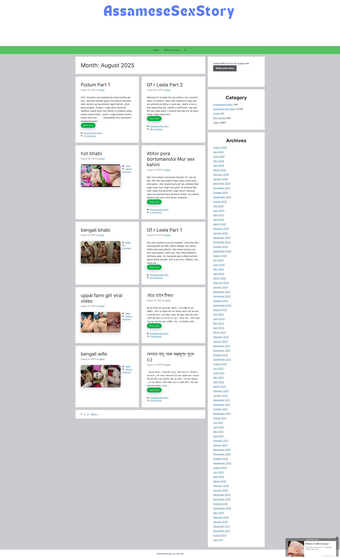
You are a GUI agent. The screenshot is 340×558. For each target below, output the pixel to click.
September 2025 (222, 197)
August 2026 (220, 147)
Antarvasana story (223, 104)
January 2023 (220, 341)
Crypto (216, 113)
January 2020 (220, 490)
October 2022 (220, 355)
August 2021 (220, 418)
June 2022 (218, 373)
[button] (185, 50)
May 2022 (218, 377)
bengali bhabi (95, 230)
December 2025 (221, 183)
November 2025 (221, 188)
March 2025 (219, 224)
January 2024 (220, 287)
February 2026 (221, 174)
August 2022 (220, 364)
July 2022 (218, 368)
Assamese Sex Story (93, 133)
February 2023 (221, 337)
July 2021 (218, 422)
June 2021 (218, 427)
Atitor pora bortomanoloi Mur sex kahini (171, 159)
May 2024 (218, 269)
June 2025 (218, 210)
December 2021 (221, 400)
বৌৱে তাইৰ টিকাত (160, 295)
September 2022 (222, 359)
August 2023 (220, 310)
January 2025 (220, 233)
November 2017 (221, 531)
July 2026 (218, 152)
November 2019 (221, 499)
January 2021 (220, 445)
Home (156, 50)
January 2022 (220, 395)
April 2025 (218, 219)
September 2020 (222, 463)
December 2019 (221, 495)
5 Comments (156, 212)
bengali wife (94, 354)
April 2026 (218, 165)
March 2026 (219, 170)
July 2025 (218, 206)
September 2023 (222, 305)
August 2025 (220, 201)
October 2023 (220, 301)
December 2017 (221, 526)
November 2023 (222, 296)
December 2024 (221, 237)
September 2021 (222, 413)
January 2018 (220, 522)
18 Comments (156, 129)
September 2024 (222, 251)
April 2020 (218, 476)
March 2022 (219, 386)
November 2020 (222, 454)
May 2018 (218, 513)
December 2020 (221, 449)
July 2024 (218, 260)
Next (94, 414)
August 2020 (220, 467)
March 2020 (219, 481)
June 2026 (219, 156)
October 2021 (220, 409)
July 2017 (218, 540)
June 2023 (219, 319)
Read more (88, 125)
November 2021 (221, 404)
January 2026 (220, 179)
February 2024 (221, 283)
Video (127, 166)
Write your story (171, 50)
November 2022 (221, 350)
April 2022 (218, 382)
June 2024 (219, 264)
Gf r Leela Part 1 (164, 230)
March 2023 (219, 332)
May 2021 (218, 431)
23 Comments (156, 278)
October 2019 (220, 504)
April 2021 (218, 436)
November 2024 (222, 242)
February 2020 (221, 486)
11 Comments (90, 136)
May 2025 (218, 215)
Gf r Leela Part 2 (165, 84)
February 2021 (220, 440)
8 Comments (156, 400)
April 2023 (218, 328)
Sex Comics (219, 118)
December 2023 (221, 292)
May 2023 (218, 323)
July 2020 (218, 472)
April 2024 (218, 273)
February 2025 (221, 228)
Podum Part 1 (95, 84)
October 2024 (220, 246)
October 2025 (220, 192)
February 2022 (221, 391)
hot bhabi (91, 153)
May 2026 (218, 161)
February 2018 (220, 517)
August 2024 (220, 255)
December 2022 (221, 346)
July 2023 (218, 314)
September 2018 (222, 508)
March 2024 (219, 278)
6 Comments (156, 336)
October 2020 (220, 458)
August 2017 (220, 535)
